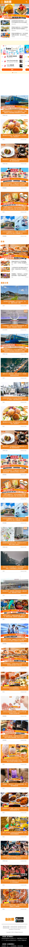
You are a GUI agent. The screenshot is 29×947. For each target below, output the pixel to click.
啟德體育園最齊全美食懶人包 (9, 938)
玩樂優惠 (13, 36)
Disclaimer (11, 929)
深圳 (4, 305)
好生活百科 (5, 329)
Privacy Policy (17, 929)
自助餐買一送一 (5, 946)
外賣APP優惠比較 (22, 940)
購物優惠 (4, 187)
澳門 (4, 619)
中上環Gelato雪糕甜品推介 (10, 940)
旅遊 (4, 402)
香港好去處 (14, 24)
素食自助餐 (20, 946)
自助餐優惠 (13, 946)
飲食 (4, 139)
